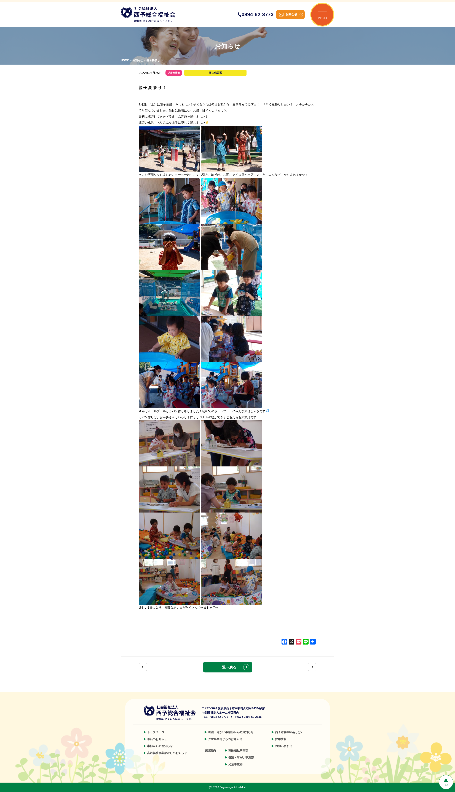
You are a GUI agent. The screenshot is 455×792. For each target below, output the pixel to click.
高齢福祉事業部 (238, 750)
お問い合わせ (283, 746)
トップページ (155, 732)
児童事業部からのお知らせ (225, 739)
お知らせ (137, 60)
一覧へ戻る (227, 667)
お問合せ (291, 14)
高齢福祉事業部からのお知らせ (167, 752)
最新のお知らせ (157, 739)
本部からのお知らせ (160, 746)
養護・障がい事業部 (241, 757)
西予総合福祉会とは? (289, 732)
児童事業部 (235, 764)
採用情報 (281, 739)
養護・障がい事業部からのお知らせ (231, 732)
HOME (125, 60)
